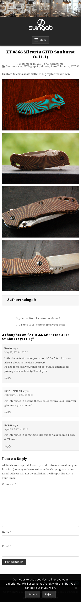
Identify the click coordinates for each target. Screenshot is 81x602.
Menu (43, 40)
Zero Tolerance (60, 66)
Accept (32, 594)
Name (6, 532)
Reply (7, 378)
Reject (49, 594)
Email (6, 546)
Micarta (44, 66)
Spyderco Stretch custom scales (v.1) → (40, 318)
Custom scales (14, 66)
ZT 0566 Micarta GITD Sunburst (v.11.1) (40, 54)
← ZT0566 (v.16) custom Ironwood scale (40, 324)
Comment (9, 484)
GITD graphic (31, 66)
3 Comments (55, 64)
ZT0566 (75, 66)
